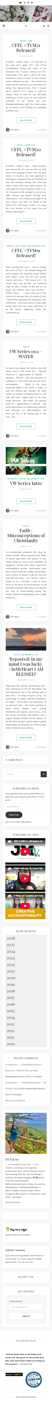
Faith (23, 41)
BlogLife (13, 479)
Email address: (16, 1301)
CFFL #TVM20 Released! (26, 151)
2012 (10, 1030)
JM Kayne (15, 129)
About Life (13, 246)
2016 (11, 1004)
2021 (10, 971)
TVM (30, 41)
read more (26, 120)
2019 (11, 984)
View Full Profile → (13, 1202)
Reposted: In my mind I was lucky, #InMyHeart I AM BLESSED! (26, 666)
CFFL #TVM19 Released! (26, 252)
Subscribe (14, 815)
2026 (11, 938)
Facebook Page (26, 1340)
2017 (10, 997)
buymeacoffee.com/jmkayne (17, 1235)
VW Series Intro (26, 483)
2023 (11, 957)
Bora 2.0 (21, 1100)
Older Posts (15, 760)
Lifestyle (30, 145)
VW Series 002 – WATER (26, 353)
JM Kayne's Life (36, 246)
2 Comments (40, 510)
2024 (11, 951)
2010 (11, 1043)
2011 (10, 1037)
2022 (11, 964)
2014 (11, 1017)
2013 (10, 1023)
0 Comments (40, 230)
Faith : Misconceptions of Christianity (26, 535)
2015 (10, 1010)
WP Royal (32, 1397)
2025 (11, 944)
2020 (11, 977)
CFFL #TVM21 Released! (26, 47)
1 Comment (41, 129)
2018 (11, 990)
